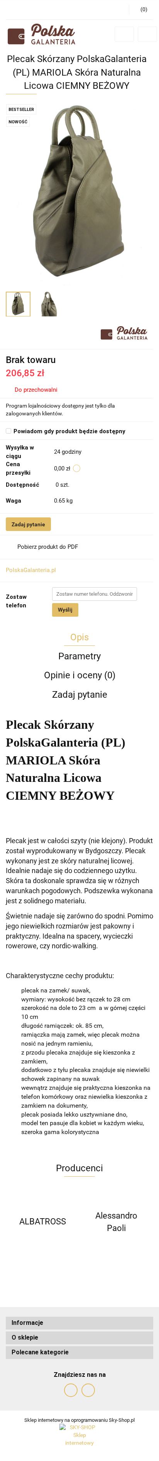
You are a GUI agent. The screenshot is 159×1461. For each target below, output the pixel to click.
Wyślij (65, 610)
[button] (79, 1323)
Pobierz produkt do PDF (47, 546)
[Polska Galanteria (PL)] (124, 332)
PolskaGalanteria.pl (31, 570)
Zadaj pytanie (28, 524)
